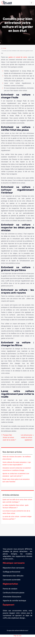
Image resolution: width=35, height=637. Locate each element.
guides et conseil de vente (17, 57)
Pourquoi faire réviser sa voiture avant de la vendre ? (9, 437)
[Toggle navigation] (31, 2)
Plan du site (17, 636)
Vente (4, 48)
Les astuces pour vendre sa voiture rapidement (26, 437)
